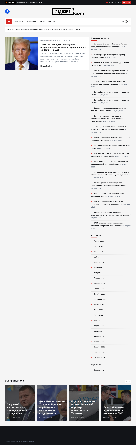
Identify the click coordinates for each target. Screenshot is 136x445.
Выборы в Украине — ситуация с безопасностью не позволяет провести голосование (107, 118)
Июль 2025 (98, 310)
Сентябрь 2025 (100, 299)
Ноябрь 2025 (99, 289)
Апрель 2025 (99, 326)
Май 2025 (97, 320)
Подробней (45, 66)
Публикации (31, 21)
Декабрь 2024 (99, 347)
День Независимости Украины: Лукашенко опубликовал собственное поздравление (52, 407)
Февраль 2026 (99, 273)
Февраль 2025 (99, 336)
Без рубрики (44, 40)
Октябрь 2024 (99, 357)
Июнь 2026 (98, 252)
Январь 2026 (99, 278)
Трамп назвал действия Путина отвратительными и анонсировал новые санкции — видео (48, 29)
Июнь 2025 (98, 315)
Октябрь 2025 (99, 294)
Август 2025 (99, 304)
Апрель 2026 (99, 262)
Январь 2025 (99, 342)
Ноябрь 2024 (99, 352)
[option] (20, 403)
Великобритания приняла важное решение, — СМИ (113, 410)
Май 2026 (97, 257)
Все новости (18, 21)
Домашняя (10, 29)
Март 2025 (98, 331)
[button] (126, 381)
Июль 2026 (98, 246)
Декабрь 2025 (99, 283)
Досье (42, 21)
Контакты (51, 21)
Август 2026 (99, 241)
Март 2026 (98, 267)
